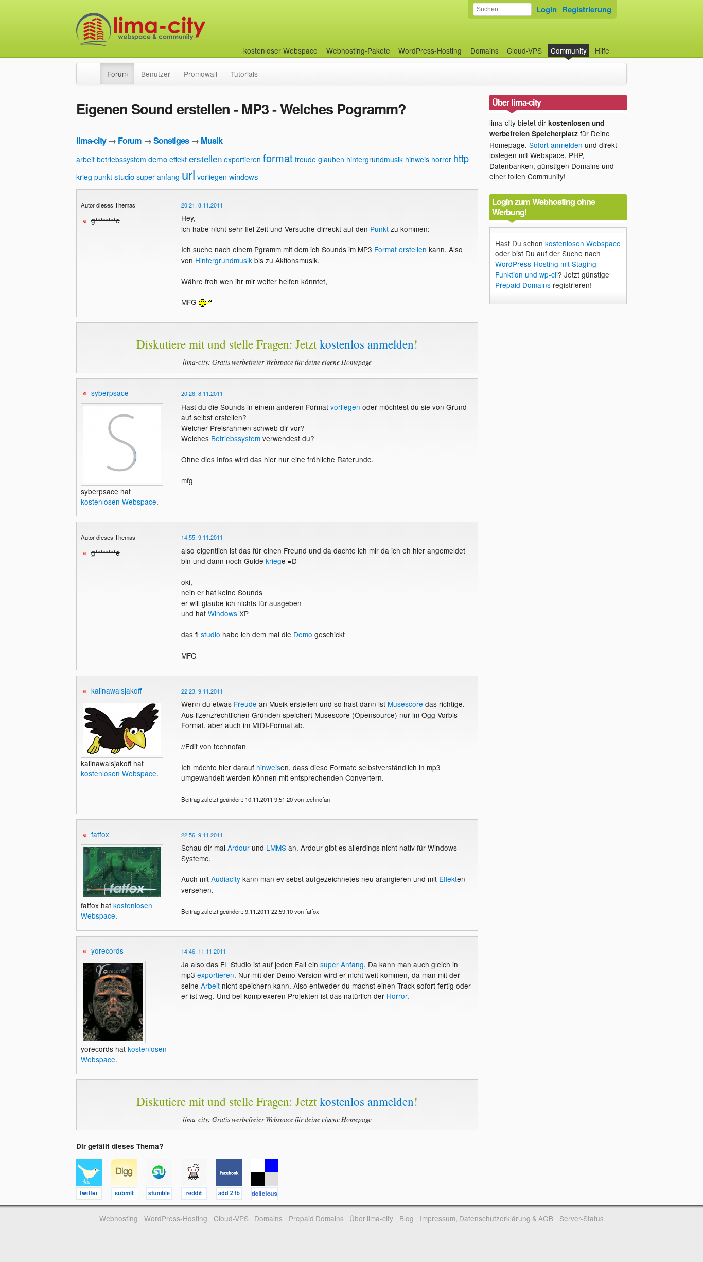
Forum (117, 73)
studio (124, 176)
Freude (245, 704)
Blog (406, 1218)
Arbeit (210, 985)
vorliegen (212, 176)
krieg (84, 176)
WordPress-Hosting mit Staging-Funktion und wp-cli (547, 268)
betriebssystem (121, 159)
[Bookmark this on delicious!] (267, 1195)
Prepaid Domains (523, 285)
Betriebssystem (235, 438)
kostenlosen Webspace (118, 501)
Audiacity (225, 879)
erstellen (205, 158)
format (278, 157)
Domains (484, 50)
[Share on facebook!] (233, 1195)
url (188, 174)
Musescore (405, 704)
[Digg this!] (128, 1195)
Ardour (238, 847)
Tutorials (244, 73)
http (461, 158)
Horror (396, 996)
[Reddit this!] (198, 1195)
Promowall (200, 73)
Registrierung (586, 9)
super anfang (158, 176)
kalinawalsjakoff (116, 690)
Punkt (379, 228)
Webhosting (118, 1218)
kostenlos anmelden (367, 344)
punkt (103, 176)
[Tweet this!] (93, 1195)
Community (569, 50)
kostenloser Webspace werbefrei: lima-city (179, 29)
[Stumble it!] (163, 1195)
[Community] (93, 68)
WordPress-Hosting (430, 50)
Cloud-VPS (524, 50)
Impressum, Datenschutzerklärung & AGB (486, 1218)
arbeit (85, 159)
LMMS (276, 847)
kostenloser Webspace (280, 50)
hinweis (417, 159)
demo (157, 158)
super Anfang (342, 964)
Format (385, 249)
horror (441, 159)
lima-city (91, 140)
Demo (302, 634)
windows (243, 176)
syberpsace (110, 393)
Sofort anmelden (556, 145)
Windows (222, 613)
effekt (178, 159)
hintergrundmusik (374, 159)
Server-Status (581, 1218)
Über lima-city (371, 1218)
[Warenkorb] (617, 45)
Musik (211, 140)
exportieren (242, 159)
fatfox (100, 834)
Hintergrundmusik (223, 260)
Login (546, 9)
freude (305, 159)
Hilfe (602, 50)
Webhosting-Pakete (358, 50)
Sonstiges (171, 140)
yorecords (107, 950)
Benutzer (155, 73)
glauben (331, 159)
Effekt (448, 879)
